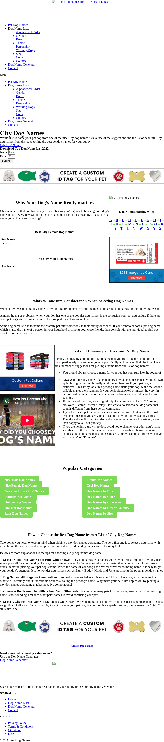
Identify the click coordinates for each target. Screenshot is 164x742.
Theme (20, 43)
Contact (13, 68)
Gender (20, 35)
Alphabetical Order (28, 32)
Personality (23, 46)
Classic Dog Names (82, 645)
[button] (82, 75)
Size (18, 53)
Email (4, 156)
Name (4, 152)
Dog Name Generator (21, 64)
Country (21, 61)
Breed (20, 39)
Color (19, 57)
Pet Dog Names (18, 25)
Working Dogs (25, 50)
